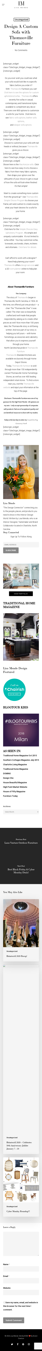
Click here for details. (28, 247)
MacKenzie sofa (26, 164)
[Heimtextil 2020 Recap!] (21, 930)
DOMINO (7, 773)
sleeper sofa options (23, 125)
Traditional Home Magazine (15, 769)
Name (6, 1264)
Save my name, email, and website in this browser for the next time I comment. (20, 1306)
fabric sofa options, (17, 117)
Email (6, 1276)
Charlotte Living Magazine (15, 764)
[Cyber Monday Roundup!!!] (21, 1187)
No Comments (21, 50)
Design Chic (8, 778)
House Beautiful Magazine (15, 782)
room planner (15, 269)
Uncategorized (21, 19)
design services (28, 265)
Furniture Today (10, 796)
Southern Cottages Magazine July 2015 (21, 760)
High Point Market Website (15, 787)
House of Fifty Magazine (14, 791)
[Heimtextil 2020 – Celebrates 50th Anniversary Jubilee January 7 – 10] (21, 1059)
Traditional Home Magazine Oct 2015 (20, 755)
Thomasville (15, 89)
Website (7, 1288)
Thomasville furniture (21, 366)
